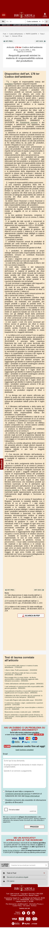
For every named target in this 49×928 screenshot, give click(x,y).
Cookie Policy (17, 906)
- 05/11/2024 (23, 700)
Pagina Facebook (23, 912)
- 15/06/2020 (21, 674)
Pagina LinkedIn (33, 912)
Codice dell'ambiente (16, 34)
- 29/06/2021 (23, 692)
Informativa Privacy (35, 904)
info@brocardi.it (22, 904)
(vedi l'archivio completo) (25, 750)
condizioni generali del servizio (17, 794)
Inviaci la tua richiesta (11, 850)
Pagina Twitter (28, 912)
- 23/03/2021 (21, 679)
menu (3, 15)
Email (5, 754)
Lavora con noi (24, 908)
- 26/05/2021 (24, 687)
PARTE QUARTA (31, 34)
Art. (9, 41)
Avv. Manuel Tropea (32, 895)
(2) (32, 555)
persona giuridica (12, 490)
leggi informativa (32, 796)
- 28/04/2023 (23, 696)
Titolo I (42, 34)
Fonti (4, 34)
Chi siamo (26, 906)
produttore (9, 84)
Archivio (33, 906)
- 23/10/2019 (21, 670)
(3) (15, 451)
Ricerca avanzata (46, 21)
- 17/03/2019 (21, 666)
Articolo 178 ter (17, 36)
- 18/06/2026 (24, 716)
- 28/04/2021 (24, 684)
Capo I (7, 36)
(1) (7, 81)
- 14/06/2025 (22, 712)
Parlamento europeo (29, 122)
